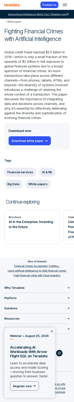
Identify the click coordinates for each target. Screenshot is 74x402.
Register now (22, 386)
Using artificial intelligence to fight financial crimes (37, 270)
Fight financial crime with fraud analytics (37, 275)
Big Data (13, 184)
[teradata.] (12, 5)
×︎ (52, 331)
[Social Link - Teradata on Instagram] (59, 353)
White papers (37, 184)
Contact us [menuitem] (49, 4)
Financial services (20, 172)
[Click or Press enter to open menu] (65, 5)
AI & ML (47, 172)
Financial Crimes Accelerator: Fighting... (37, 266)
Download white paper (27, 141)
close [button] (67, 14)
